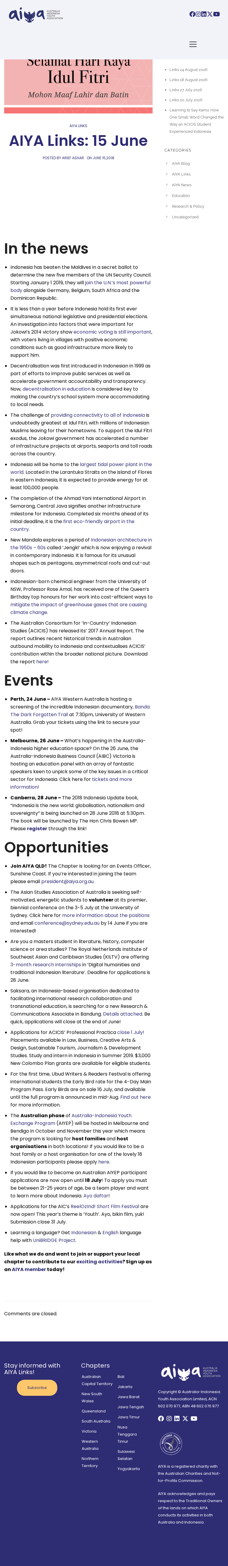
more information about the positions (106, 915)
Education (181, 195)
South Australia (96, 1421)
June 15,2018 (103, 157)
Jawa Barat (129, 1397)
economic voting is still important (112, 332)
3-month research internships (45, 964)
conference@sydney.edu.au (66, 923)
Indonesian (83, 1232)
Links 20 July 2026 (186, 100)
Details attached (122, 1014)
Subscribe (37, 1387)
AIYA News (181, 185)
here (103, 1161)
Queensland (94, 1411)
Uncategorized (185, 217)
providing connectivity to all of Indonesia (98, 415)
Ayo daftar (95, 1195)
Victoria (89, 1431)
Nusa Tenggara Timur (127, 1434)
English (110, 1232)
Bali (121, 1376)
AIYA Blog (181, 163)
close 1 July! (130, 1032)
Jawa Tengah (131, 1407)
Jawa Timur (129, 1417)
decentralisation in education (57, 389)
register (37, 828)
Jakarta (125, 1387)
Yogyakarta (129, 1469)
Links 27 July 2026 (186, 90)
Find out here (135, 1097)
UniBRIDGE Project (54, 1240)
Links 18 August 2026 (189, 80)
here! (42, 661)
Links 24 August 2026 (189, 69)
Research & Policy (188, 206)
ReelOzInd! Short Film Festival (105, 1206)
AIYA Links (78, 125)
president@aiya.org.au (67, 881)
